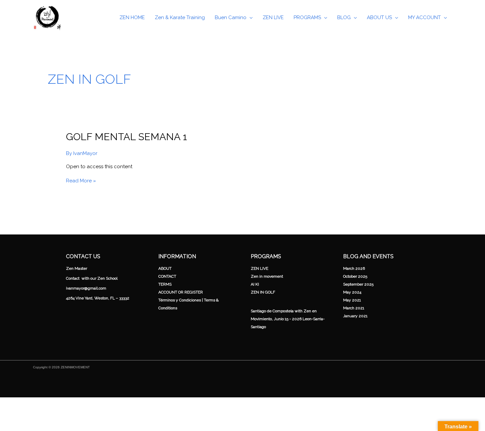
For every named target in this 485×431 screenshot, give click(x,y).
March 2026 (354, 268)
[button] (249, 17)
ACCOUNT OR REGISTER (180, 292)
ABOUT (165, 268)
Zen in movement (267, 276)
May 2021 (352, 300)
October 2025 (355, 276)
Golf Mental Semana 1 (126, 136)
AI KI (255, 284)
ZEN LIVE (259, 268)
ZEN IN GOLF (263, 292)
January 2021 (355, 316)
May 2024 (352, 292)
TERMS (165, 284)
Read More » (81, 180)
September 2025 (358, 284)
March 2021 (353, 308)
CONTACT (167, 276)
